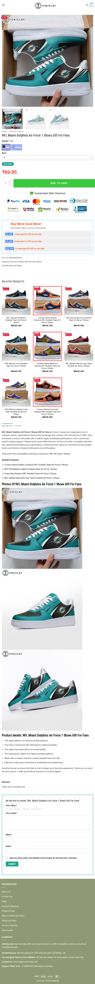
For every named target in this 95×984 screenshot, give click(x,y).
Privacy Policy (8, 911)
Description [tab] (7, 426)
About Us (6, 891)
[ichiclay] (46, 5)
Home (4, 131)
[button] (3, 5)
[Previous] (7, 61)
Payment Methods (10, 906)
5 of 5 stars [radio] (35, 809)
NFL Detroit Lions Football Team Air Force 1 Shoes (16, 364)
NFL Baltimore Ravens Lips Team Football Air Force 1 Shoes (16, 411)
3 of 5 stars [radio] (17, 809)
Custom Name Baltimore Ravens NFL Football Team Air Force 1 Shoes (47, 365)
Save (5, 18)
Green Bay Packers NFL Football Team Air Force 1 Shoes (30, 473)
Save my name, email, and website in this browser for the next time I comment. (43, 858)
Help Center (7, 930)
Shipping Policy (9, 920)
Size (4, 153)
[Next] (88, 61)
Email (9, 846)
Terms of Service (10, 925)
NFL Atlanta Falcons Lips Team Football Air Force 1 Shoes (79, 364)
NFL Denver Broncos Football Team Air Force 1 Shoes (78, 319)
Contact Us (7, 896)
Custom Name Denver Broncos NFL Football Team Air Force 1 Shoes (47, 320)
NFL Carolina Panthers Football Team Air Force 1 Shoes (16, 320)
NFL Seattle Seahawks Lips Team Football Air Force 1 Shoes (32, 478)
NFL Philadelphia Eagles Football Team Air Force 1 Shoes (30, 469)
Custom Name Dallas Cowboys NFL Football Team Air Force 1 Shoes (36, 464)
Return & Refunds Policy (13, 916)
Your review (11, 813)
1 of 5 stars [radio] (6, 809)
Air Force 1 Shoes (16, 131)
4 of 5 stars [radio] (25, 809)
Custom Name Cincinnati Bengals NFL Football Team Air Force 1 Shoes (47, 411)
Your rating (11, 805)
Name (9, 835)
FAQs (4, 901)
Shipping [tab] (19, 426)
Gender (5, 141)
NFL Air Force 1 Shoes (33, 262)
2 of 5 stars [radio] (10, 809)
